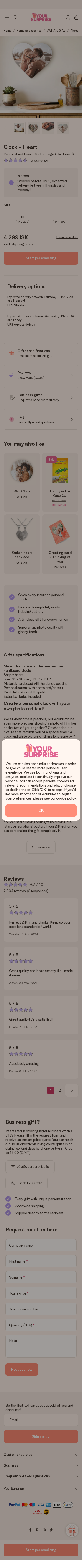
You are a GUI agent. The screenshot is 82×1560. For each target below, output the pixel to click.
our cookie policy (63, 798)
